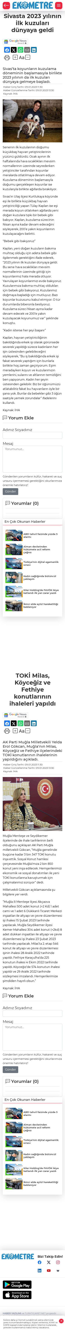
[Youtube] (48, 1270)
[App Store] (32, 1295)
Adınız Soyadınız (17, 430)
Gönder (10, 491)
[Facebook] (39, 1262)
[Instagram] (58, 1262)
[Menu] (58, 5)
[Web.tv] (58, 1270)
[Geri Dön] (6, 5)
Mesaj (8, 443)
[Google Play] (32, 1284)
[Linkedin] (39, 1270)
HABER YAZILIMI (12, 1313)
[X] (48, 1262)
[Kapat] (61, 1321)
